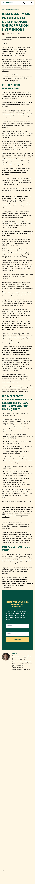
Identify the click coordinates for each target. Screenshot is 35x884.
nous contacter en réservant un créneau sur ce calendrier (16, 69)
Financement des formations (12, 9)
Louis (7, 34)
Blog (3, 9)
